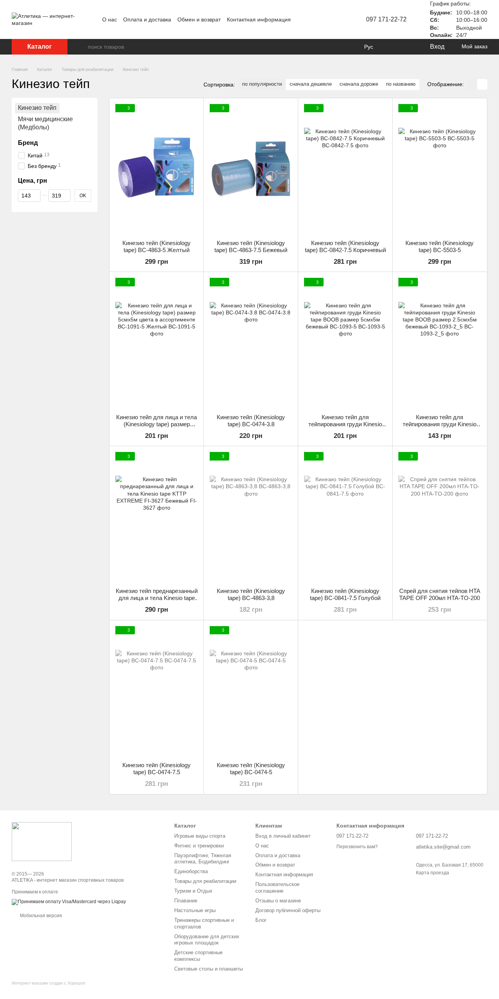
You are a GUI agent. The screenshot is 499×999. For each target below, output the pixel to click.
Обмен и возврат (199, 19)
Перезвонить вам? (357, 846)
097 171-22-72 (386, 19)
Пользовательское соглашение (277, 887)
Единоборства (191, 871)
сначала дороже (359, 84)
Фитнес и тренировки (199, 846)
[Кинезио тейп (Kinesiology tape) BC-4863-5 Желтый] (156, 169)
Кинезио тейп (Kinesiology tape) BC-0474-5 (251, 768)
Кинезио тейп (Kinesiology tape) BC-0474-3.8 (251, 420)
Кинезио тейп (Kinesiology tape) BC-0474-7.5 (156, 768)
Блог (261, 920)
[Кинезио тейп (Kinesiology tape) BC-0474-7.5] (156, 691)
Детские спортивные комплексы (198, 956)
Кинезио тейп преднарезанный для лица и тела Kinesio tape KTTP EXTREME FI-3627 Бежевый (157, 601)
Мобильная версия (40, 915)
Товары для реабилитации (205, 881)
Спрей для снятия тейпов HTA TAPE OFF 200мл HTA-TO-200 (439, 594)
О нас (109, 19)
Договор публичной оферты (287, 910)
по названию (401, 84)
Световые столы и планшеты (208, 969)
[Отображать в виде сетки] (472, 84)
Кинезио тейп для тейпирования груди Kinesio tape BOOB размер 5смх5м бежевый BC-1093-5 (345, 427)
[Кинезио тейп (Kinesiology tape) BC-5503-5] (439, 169)
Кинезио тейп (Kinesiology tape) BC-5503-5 (439, 246)
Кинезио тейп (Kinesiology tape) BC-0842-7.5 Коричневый (345, 246)
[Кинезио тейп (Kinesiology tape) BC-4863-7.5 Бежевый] (251, 169)
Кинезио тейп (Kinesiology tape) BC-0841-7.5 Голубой (345, 594)
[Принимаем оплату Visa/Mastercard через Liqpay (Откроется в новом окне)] (69, 901)
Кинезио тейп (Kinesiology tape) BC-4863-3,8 (251, 594)
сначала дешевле (311, 84)
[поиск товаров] (81, 47)
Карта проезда (432, 872)
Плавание (185, 901)
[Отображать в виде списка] (482, 84)
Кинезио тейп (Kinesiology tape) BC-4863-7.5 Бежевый (250, 246)
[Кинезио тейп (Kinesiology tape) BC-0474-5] (251, 691)
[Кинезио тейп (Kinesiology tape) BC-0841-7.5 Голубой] (345, 517)
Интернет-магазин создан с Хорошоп (48, 983)
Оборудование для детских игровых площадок (206, 940)
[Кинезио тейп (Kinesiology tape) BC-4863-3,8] (251, 517)
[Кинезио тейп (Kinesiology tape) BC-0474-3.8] (251, 343)
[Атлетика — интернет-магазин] (42, 841)
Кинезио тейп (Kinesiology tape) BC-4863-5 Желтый (156, 246)
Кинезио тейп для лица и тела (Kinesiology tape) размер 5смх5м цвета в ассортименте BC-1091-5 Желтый (156, 427)
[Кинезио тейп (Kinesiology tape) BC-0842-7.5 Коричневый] (345, 169)
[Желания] (407, 47)
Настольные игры (195, 910)
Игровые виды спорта (199, 836)
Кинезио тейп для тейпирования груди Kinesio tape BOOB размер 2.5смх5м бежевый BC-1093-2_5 (439, 427)
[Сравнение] (392, 47)
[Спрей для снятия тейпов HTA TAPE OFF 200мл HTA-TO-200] (439, 517)
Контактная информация (259, 19)
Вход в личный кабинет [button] (283, 836)
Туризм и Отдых (193, 891)
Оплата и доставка (147, 19)
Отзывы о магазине (278, 901)
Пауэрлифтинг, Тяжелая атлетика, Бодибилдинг (202, 859)
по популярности (262, 84)
